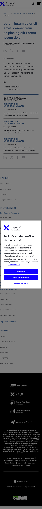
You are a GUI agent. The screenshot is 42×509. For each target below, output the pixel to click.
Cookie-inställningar (21, 283)
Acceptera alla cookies (21, 277)
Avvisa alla (21, 271)
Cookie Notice (14, 265)
